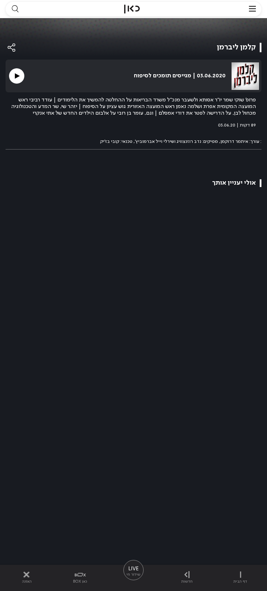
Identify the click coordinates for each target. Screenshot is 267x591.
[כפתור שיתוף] (12, 47)
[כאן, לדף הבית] (132, 9)
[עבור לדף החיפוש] (15, 9)
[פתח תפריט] (252, 9)
